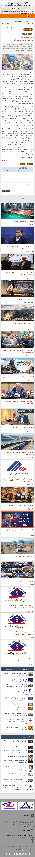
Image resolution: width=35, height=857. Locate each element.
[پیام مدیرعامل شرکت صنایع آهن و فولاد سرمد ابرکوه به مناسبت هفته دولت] (17, 519)
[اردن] (3, 11)
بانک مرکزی (30, 164)
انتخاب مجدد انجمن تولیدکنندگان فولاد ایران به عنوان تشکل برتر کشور (15, 699)
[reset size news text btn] (8, 27)
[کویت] (15, 11)
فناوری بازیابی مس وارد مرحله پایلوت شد (23, 222)
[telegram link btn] (29, 854)
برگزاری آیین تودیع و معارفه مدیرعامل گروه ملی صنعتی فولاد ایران (15, 674)
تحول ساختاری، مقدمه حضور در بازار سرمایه (23, 428)
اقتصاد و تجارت (28, 29)
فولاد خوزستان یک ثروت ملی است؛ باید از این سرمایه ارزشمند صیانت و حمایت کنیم (18, 351)
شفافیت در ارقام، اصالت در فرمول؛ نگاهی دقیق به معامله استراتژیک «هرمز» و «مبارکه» (15, 715)
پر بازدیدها (26, 669)
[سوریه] (26, 13)
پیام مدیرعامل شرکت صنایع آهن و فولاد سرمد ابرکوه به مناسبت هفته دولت (18, 531)
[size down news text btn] (4, 27)
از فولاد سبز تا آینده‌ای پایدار (20, 770)
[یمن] (22, 13)
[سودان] (7, 11)
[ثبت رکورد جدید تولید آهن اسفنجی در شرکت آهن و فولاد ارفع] (17, 366)
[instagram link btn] (17, 854)
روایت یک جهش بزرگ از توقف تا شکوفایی (23, 557)
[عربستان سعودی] (28, 13)
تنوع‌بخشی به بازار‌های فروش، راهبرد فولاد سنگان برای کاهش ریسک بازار (15, 742)
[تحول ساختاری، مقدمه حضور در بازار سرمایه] (17, 417)
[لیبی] (11, 11)
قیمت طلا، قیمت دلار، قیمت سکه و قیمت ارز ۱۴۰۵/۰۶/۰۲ (16, 728)
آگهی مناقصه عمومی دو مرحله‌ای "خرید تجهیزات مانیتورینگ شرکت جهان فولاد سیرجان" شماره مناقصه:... (19, 660)
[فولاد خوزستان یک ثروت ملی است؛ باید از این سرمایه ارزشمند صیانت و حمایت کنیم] (17, 339)
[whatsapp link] (23, 168)
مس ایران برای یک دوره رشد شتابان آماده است (15, 681)
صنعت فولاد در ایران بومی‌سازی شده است (23, 299)
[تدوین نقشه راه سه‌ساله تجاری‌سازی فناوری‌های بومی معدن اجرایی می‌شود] (17, 313)
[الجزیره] (28, 11)
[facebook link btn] (11, 854)
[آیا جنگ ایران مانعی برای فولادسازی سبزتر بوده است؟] (17, 495)
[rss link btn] (23, 854)
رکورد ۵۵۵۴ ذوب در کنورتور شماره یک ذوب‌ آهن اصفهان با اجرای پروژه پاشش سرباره (15, 709)
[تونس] (30, 13)
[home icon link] (28, 16)
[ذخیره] (11, 29)
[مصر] (26, 11)
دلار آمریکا (23, 164)
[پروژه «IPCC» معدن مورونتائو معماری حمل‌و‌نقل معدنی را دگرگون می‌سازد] (17, 441)
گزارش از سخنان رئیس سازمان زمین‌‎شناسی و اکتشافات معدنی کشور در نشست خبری (18, 402)
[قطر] (32, 13)
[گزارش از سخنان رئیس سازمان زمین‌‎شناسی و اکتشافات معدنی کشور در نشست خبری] (17, 390)
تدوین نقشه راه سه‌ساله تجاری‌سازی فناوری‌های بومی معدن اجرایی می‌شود (19, 325)
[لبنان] (19, 11)
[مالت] (9, 11)
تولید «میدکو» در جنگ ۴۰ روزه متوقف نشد (17, 687)
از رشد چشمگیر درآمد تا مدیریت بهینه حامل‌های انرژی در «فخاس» (18, 693)
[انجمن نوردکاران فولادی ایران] (26, 806)
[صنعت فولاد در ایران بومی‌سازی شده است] (17, 288)
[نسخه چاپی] (4, 29)
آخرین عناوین (9, 669)
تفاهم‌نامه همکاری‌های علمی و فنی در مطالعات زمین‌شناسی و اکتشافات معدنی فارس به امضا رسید (19, 274)
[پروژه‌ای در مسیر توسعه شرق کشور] (17, 570)
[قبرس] (30, 11)
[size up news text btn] (11, 27)
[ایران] (22, 11)
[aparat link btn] (26, 854)
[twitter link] (20, 168)
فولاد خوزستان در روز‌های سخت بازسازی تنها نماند (15, 766)
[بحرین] (32, 11)
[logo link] (17, 6)
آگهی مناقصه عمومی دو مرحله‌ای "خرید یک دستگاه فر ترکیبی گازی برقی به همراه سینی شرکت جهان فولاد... (18, 606)
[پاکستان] (24, 11)
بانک (30, 34)
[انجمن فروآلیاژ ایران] (9, 806)
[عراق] (13, 11)
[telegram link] (26, 168)
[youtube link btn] (9, 854)
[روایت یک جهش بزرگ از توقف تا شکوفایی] (17, 546)
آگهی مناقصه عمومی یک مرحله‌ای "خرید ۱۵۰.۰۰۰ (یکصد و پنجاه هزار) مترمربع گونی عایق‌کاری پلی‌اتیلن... (18, 633)
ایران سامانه (24, 851)
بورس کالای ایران (25, 157)
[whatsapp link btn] (20, 854)
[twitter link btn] (14, 854)
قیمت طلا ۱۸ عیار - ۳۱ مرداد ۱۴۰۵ (19, 704)
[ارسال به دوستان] (7, 29)
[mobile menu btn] (32, 16)
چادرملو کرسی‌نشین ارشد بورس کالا (18, 747)
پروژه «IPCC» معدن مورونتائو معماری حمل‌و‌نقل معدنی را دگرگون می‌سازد (19, 453)
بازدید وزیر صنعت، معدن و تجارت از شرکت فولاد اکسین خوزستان (15, 761)
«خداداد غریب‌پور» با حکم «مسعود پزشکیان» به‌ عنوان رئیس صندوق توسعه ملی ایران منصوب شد (19, 247)
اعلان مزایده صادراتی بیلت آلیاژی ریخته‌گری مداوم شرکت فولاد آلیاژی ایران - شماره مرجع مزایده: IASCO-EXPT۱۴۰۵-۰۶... (18, 480)
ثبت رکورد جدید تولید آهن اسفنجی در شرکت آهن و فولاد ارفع (18, 377)
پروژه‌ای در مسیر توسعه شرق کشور (25, 581)
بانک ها (24, 34)
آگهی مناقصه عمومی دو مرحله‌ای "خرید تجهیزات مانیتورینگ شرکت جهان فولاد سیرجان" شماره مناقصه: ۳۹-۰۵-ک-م (18, 721)
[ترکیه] (24, 13)
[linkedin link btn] (6, 854)
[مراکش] (17, 11)
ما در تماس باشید (23, 837)
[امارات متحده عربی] (19, 13)
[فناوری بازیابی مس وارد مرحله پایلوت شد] (17, 211)
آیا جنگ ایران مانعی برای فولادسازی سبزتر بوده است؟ (20, 506)
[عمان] (5, 11)
